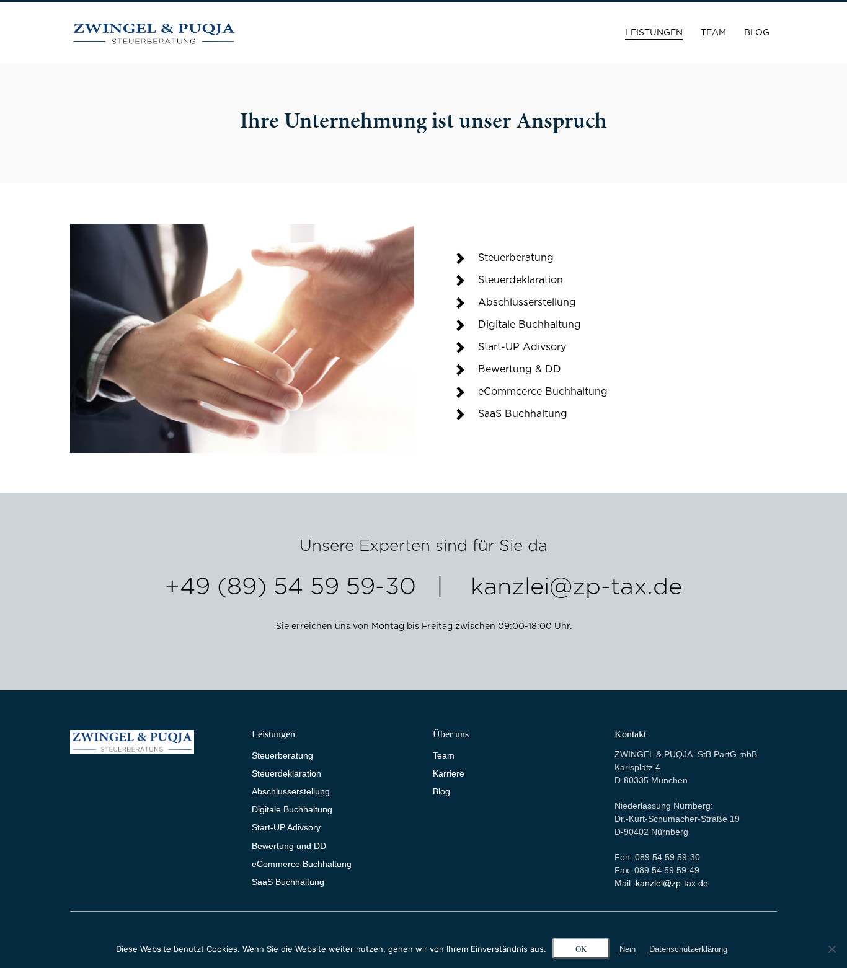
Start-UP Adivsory (286, 827)
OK (581, 949)
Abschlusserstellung (291, 791)
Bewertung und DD (289, 846)
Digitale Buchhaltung (292, 809)
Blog (441, 791)
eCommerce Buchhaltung (302, 864)
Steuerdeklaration (286, 773)
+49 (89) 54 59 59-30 (290, 587)
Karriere (448, 773)
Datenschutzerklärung (688, 949)
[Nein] (831, 949)
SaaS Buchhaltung (288, 882)
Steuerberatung (282, 755)
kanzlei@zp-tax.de (576, 587)
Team (444, 755)
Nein (627, 949)
